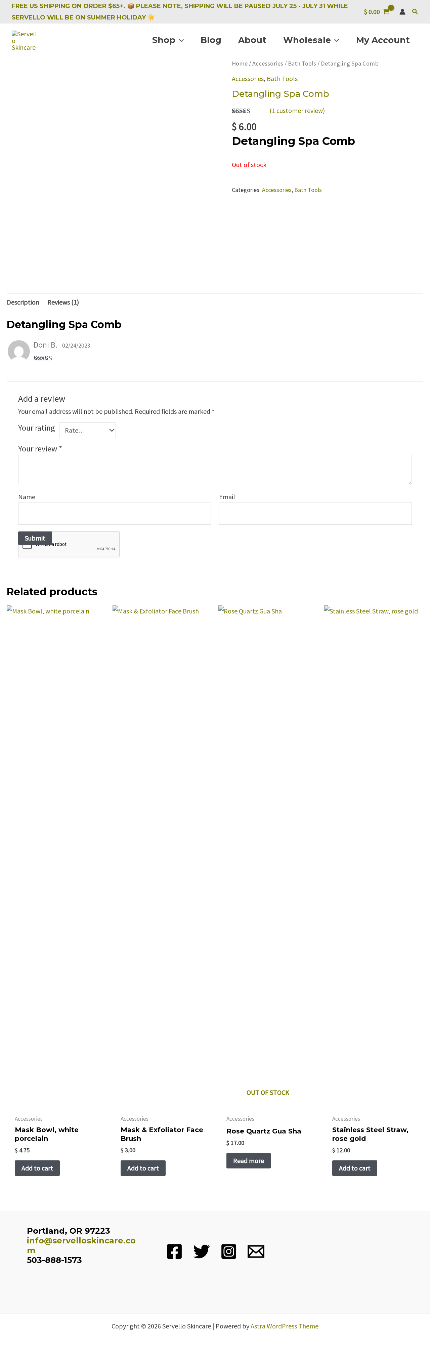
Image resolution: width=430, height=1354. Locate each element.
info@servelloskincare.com (81, 1245)
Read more (248, 1160)
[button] (415, 11)
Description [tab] (23, 302)
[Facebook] (174, 1251)
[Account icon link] (402, 12)
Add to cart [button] (37, 1168)
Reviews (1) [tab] (63, 302)
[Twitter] (201, 1251)
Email (227, 496)
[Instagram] (228, 1251)
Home (240, 63)
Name (26, 496)
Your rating (36, 428)
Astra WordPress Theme (284, 1326)
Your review (40, 448)
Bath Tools (302, 63)
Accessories (267, 63)
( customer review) (297, 110)
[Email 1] (256, 1251)
